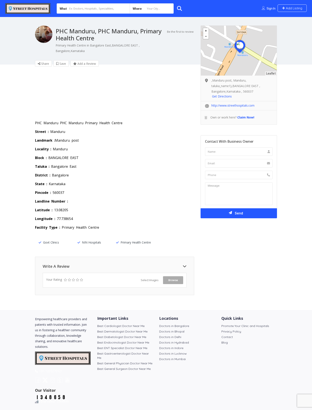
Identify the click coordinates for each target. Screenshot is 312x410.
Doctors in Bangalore (174, 326)
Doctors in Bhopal (171, 331)
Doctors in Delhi (170, 337)
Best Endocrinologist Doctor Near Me (123, 342)
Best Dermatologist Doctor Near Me (122, 331)
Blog (224, 342)
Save (62, 64)
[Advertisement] (114, 96)
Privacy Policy (231, 331)
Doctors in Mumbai (172, 359)
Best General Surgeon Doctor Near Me (124, 369)
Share (44, 64)
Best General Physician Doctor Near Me (124, 363)
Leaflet (271, 73)
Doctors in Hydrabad (174, 342)
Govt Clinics (51, 242)
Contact (227, 337)
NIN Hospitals (91, 242)
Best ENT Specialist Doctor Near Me (122, 348)
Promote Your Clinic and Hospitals (245, 326)
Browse (173, 280)
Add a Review (86, 64)
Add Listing (293, 8)
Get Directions (222, 96)
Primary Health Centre (136, 242)
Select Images (150, 280)
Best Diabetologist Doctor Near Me (121, 337)
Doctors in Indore (171, 348)
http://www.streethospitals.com (232, 105)
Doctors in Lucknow (173, 353)
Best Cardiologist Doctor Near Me (121, 326)
